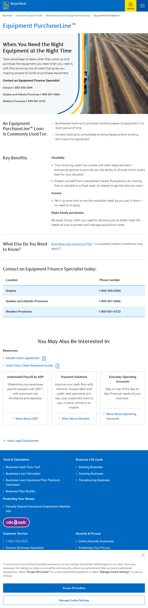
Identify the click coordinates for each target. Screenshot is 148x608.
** (93, 243)
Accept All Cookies (74, 588)
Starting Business (91, 467)
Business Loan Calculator (23, 473)
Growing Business (91, 473)
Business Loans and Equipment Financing (68, 15)
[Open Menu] (142, 6)
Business (7, 15)
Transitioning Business (94, 480)
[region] (74, 579)
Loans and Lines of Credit (29, 15)
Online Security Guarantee (96, 541)
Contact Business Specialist (25, 548)
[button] (130, 6)
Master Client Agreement (21, 358)
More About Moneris (75, 418)
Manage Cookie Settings (74, 600)
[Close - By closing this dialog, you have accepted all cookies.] (143, 555)
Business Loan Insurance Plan (71, 244)
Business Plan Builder (20, 491)
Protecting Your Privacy (94, 548)
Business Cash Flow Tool (23, 467)
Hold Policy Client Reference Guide (28, 365)
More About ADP (27, 418)
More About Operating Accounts (121, 416)
